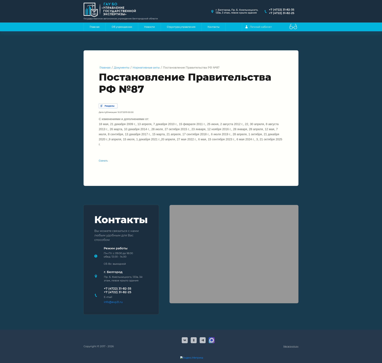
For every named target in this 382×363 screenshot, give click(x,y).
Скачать (103, 160)
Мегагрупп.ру (290, 346)
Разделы (109, 106)
